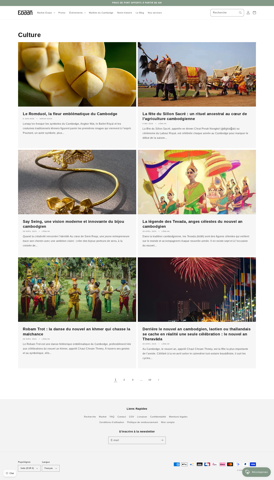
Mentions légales (178, 416)
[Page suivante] (158, 379)
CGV (131, 416)
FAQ (112, 416)
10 (149, 379)
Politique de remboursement (142, 422)
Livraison (142, 416)
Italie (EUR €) (27, 468)
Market (103, 416)
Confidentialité (158, 416)
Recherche (90, 416)
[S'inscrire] (162, 440)
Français (49, 468)
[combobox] (227, 12)
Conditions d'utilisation (111, 422)
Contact (121, 416)
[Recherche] (240, 12)
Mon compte (168, 422)
